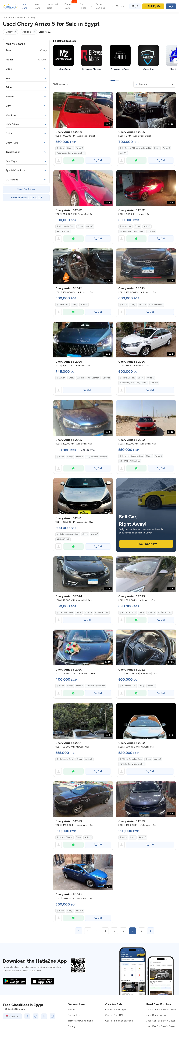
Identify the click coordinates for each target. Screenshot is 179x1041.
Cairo (61, 148)
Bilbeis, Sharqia (65, 837)
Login (171, 6)
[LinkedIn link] (44, 1016)
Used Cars (24, 6)
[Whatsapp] (73, 160)
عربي (137, 5)
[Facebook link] (27, 1016)
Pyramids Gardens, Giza (132, 456)
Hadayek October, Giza (69, 534)
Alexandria (126, 226)
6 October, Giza (128, 612)
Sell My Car (155, 6)
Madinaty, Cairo (66, 612)
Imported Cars (52, 6)
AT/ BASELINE (63, 539)
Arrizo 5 (79, 148)
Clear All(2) (44, 31)
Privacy (72, 1026)
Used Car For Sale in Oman (161, 1026)
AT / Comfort (93, 378)
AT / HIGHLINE (63, 231)
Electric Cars (70, 6)
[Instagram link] (52, 1016)
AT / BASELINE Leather (96, 457)
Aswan (62, 378)
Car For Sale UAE (114, 1015)
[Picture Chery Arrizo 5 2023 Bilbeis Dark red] (83, 799)
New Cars (37, 6)
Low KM (123, 153)
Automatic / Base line (95, 686)
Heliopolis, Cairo (66, 759)
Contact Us (74, 1015)
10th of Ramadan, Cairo (132, 759)
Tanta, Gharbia (128, 378)
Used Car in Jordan (156, 1015)
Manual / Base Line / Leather (132, 231)
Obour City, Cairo (66, 226)
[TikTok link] (35, 1016)
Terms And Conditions (80, 1020)
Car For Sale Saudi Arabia (119, 1020)
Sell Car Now (148, 543)
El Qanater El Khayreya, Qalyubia (136, 148)
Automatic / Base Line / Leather (70, 153)
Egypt (12, 1016)
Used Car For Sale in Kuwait (161, 1009)
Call (100, 160)
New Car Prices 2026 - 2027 (26, 197)
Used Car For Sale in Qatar (160, 1020)
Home (71, 1009)
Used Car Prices (26, 189)
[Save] (109, 96)
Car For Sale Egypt (115, 1009)
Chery (70, 148)
